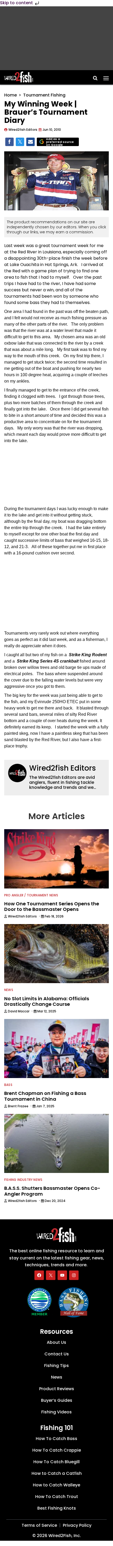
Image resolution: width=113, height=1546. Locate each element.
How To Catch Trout (56, 1497)
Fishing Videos (56, 1412)
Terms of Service (39, 1525)
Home (10, 95)
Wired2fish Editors (62, 768)
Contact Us (56, 1354)
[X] (50, 1275)
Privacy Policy (77, 1525)
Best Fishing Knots (56, 1508)
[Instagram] (74, 1275)
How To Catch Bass (56, 1439)
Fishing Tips (56, 1366)
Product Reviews (56, 1389)
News (8, 990)
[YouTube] (62, 1275)
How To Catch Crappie (56, 1450)
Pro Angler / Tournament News (31, 895)
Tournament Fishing (44, 95)
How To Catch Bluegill (56, 1462)
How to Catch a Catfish (57, 1473)
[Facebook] (39, 1275)
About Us (56, 1342)
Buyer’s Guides (56, 1400)
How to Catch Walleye (56, 1485)
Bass (8, 1085)
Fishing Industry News (23, 1179)
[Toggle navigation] (106, 76)
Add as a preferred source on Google (60, 142)
